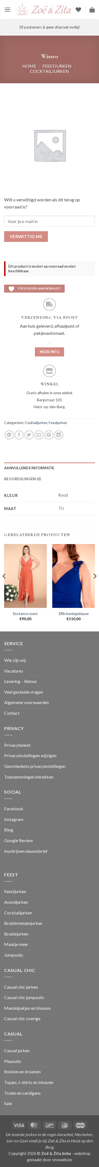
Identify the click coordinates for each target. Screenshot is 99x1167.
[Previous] (4, 587)
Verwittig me (26, 236)
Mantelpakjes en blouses (27, 1008)
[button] (7, 9)
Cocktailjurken (49, 71)
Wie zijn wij (15, 660)
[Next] (94, 587)
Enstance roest (25, 613)
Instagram (13, 819)
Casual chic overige (22, 1018)
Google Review (18, 840)
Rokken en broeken (22, 1071)
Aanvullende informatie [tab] (29, 468)
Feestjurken (57, 65)
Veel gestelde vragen (23, 691)
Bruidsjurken (16, 933)
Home (29, 65)
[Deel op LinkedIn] (58, 434)
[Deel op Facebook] (19, 434)
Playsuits (12, 1061)
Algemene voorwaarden (26, 702)
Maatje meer (16, 944)
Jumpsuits (13, 954)
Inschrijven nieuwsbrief (26, 851)
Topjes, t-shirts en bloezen (28, 1082)
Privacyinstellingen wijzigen (30, 755)
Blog (8, 829)
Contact (12, 713)
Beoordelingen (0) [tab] (22, 479)
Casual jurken (16, 1050)
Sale (8, 1103)
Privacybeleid (17, 745)
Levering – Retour (20, 681)
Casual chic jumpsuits (24, 997)
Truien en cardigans (22, 1093)
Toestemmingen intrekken (28, 776)
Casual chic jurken (21, 986)
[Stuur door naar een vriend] (38, 434)
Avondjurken (16, 902)
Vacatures (13, 670)
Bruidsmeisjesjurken (23, 923)
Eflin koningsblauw (74, 613)
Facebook (13, 808)
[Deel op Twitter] (29, 434)
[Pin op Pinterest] (48, 434)
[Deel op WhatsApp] (9, 434)
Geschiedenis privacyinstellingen (34, 766)
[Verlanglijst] (78, 10)
